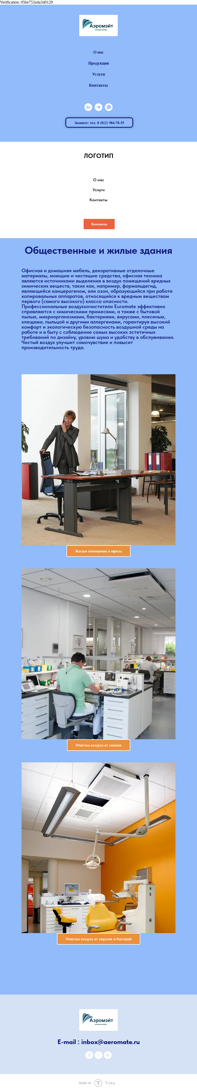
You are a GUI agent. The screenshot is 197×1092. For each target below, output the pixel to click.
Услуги (98, 74)
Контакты (98, 85)
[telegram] (98, 107)
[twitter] (98, 1057)
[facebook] (89, 1057)
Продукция (98, 63)
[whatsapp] (109, 107)
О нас (98, 52)
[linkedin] (88, 107)
